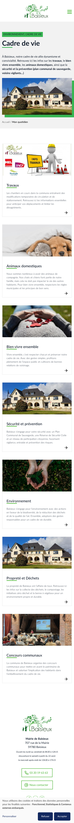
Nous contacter (38, 785)
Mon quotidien (20, 122)
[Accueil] (36, 10)
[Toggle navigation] (69, 11)
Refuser (45, 816)
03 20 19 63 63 (39, 772)
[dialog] (37, 810)
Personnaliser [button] (9, 816)
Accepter (62, 816)
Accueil (6, 122)
